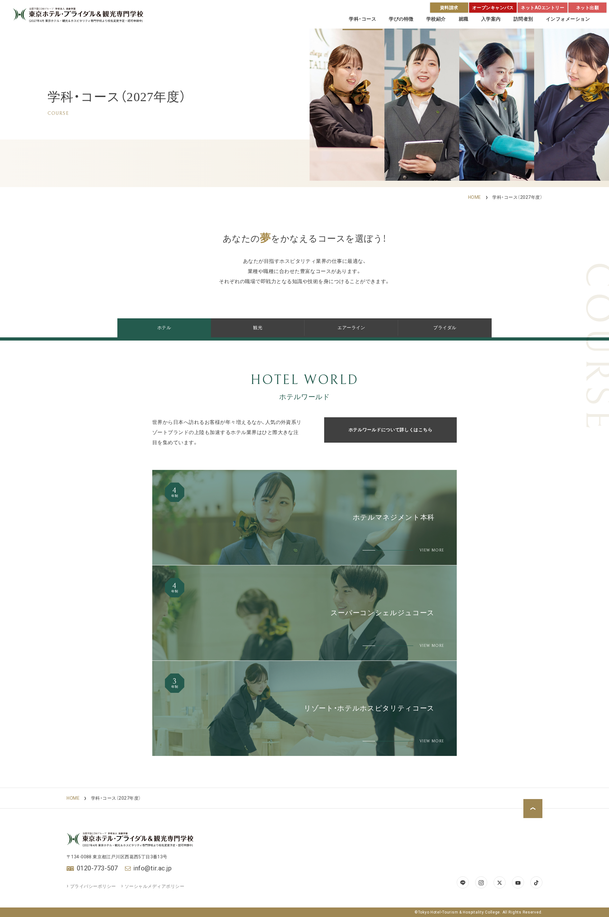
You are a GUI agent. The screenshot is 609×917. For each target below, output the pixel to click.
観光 (257, 327)
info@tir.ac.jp (152, 868)
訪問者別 (523, 19)
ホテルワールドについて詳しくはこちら (391, 429)
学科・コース (362, 19)
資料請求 (449, 7)
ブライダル (444, 327)
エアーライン (351, 327)
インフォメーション (568, 19)
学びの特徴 (401, 19)
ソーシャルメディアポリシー (154, 886)
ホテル (164, 327)
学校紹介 (436, 19)
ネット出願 (587, 7)
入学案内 (491, 19)
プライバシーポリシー (93, 886)
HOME (474, 197)
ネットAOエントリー (542, 7)
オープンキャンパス (493, 7)
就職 (463, 19)
